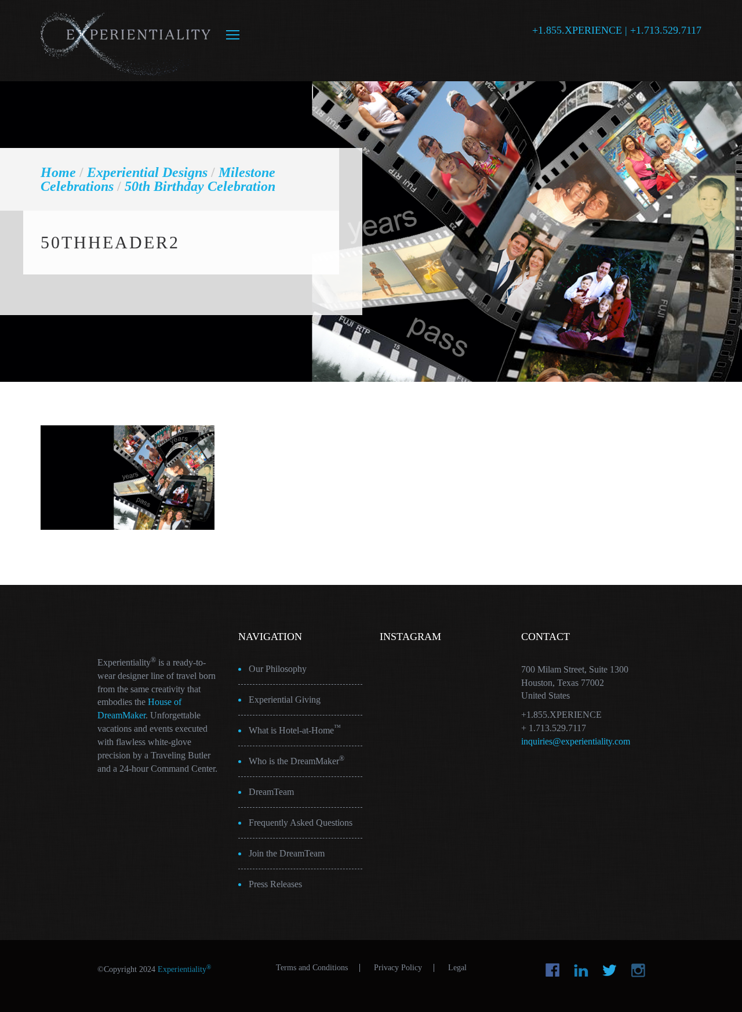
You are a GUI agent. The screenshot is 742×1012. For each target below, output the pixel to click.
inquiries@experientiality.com (575, 741)
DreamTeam (271, 792)
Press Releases (275, 884)
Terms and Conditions (312, 968)
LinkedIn (581, 970)
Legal (457, 968)
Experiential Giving (285, 699)
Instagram (638, 970)
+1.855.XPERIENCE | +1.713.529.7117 (616, 30)
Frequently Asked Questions (300, 822)
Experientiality (126, 40)
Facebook (552, 970)
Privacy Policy (398, 968)
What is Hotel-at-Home (295, 729)
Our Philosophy (278, 669)
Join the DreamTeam (287, 853)
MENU (232, 35)
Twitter (609, 970)
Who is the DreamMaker (296, 760)
